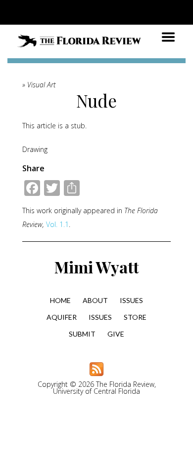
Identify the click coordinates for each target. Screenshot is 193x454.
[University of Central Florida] (75, 12)
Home (60, 300)
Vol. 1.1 (57, 224)
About (95, 300)
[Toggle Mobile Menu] (183, 11)
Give (115, 334)
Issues (131, 300)
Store (135, 317)
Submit (82, 334)
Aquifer (62, 317)
